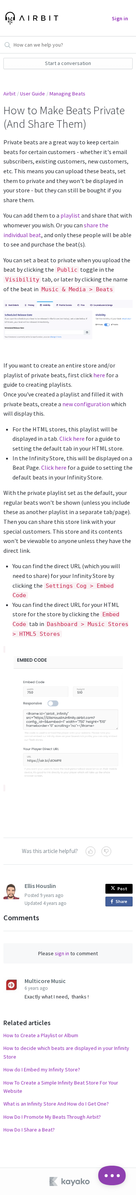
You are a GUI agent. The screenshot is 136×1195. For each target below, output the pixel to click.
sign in (62, 953)
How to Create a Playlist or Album (40, 1035)
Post (122, 888)
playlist (70, 215)
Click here (72, 438)
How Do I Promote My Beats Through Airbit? (52, 1116)
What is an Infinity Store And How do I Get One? (56, 1103)
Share (123, 902)
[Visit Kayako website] (70, 1181)
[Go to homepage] (29, 18)
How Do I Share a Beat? (29, 1129)
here (99, 375)
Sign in (120, 18)
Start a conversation (68, 63)
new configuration (86, 404)
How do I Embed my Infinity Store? (41, 1069)
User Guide (32, 93)
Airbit (9, 93)
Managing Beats (67, 93)
